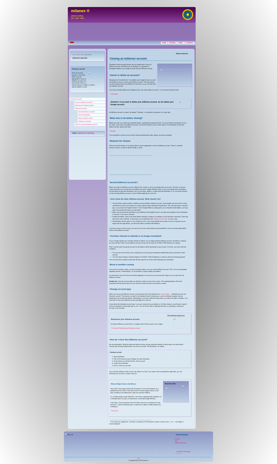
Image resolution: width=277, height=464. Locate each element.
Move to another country (85, 118)
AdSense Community (160, 219)
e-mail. (172, 422)
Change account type (84, 121)
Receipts (113, 131)
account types (165, 294)
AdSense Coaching (85, 133)
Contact (177, 439)
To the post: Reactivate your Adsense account (125, 328)
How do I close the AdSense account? (86, 124)
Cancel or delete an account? (84, 102)
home (164, 43)
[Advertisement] (132, 32)
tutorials (189, 43)
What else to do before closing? (84, 105)
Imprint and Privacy (180, 443)
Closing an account (76, 99)
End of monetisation (84, 115)
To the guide (114, 94)
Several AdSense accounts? (86, 112)
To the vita (114, 411)
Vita (176, 441)
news (181, 43)
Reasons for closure (81, 108)
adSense (172, 43)
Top (138, 458)
